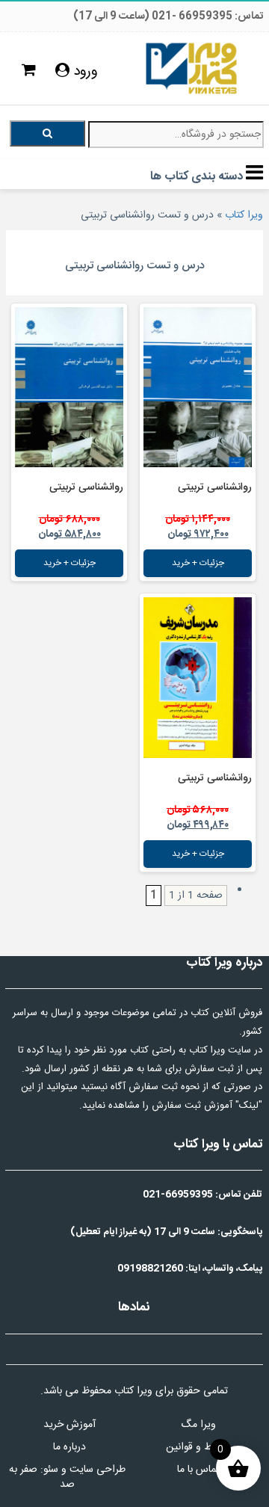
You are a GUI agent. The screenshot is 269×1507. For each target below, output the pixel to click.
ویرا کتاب (244, 215)
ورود (83, 72)
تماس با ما (198, 1470)
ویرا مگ (198, 1425)
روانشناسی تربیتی (215, 487)
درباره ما (69, 1447)
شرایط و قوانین (198, 1447)
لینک (249, 1105)
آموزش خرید (69, 1425)
